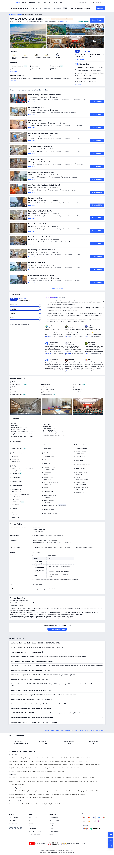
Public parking (78, 384)
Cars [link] (61, 3)
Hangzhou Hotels (62, 781)
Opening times (15, 459)
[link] (81, 2)
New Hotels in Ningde (41, 804)
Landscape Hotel (33, 764)
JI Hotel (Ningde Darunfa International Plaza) (50, 764)
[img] (28, 36)
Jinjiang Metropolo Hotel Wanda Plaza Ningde (69, 768)
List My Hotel (52, 825)
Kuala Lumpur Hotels (55, 777)
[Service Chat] (110, 845)
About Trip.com (33, 817)
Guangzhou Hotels (44, 777)
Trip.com (47, 730)
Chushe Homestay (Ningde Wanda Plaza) (45, 768)
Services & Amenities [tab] (34, 90)
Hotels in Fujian (69, 730)
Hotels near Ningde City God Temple (18, 794)
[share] (110, 840)
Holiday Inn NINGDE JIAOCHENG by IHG (73, 764)
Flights (24, 3)
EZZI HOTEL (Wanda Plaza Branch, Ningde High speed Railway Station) (68, 761)
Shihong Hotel (86, 768)
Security (51, 834)
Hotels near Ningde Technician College (39, 794)
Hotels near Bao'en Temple (63, 791)
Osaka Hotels (39, 781)
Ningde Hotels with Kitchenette (57, 804)
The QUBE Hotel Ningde (15, 768)
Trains (55, 3)
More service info (13, 823)
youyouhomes (36, 771)
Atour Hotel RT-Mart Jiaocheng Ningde (80, 758)
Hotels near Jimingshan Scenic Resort (75, 794)
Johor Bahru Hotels (13, 777)
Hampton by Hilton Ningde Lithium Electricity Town (55, 758)
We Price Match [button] (84, 21)
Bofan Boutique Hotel (14, 758)
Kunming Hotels (13, 784)
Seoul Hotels (83, 777)
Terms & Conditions (34, 825)
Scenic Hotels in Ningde (28, 804)
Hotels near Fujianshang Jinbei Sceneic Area (20, 797)
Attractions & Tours (34, 3)
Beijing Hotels (91, 777)
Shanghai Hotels (34, 777)
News (30, 820)
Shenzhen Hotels (21, 781)
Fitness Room (46, 384)
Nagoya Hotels (93, 781)
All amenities (13, 71)
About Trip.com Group (34, 834)
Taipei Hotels (12, 781)
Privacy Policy (32, 828)
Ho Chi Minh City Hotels (50, 781)
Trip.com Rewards (54, 820)
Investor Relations (54, 817)
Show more (13, 80)
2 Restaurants (78, 387)
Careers (31, 823)
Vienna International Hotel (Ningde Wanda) (20, 771)
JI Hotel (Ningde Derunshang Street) (38, 761)
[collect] (110, 834)
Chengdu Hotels (31, 781)
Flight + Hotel (47, 3)
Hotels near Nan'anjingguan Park (80, 791)
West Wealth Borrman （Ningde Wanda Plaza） (53, 771)
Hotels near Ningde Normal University (42, 797)
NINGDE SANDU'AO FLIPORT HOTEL (26, 19)
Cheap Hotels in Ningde (15, 804)
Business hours (16, 461)
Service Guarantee (13, 820)
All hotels (51, 828)
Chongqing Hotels (73, 781)
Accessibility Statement (35, 831)
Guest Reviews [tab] (21, 90)
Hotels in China (60, 730)
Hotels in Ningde (79, 730)
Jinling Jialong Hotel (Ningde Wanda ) (18, 761)
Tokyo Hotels (75, 777)
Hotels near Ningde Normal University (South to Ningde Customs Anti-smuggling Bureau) (32, 791)
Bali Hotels (21, 784)
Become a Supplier (54, 831)
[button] (65, 3)
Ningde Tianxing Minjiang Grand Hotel (31, 758)
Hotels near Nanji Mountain (57, 794)
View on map (78, 84)
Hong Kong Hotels (83, 781)
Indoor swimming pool (17, 384)
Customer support (13, 817)
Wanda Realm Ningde (28, 768)
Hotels (18, 3)
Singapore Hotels (24, 777)
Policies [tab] (46, 90)
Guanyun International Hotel (92, 764)
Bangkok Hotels (67, 777)
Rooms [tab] (12, 90)
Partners (51, 823)
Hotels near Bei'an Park (96, 791)
